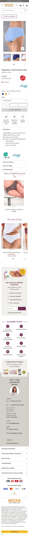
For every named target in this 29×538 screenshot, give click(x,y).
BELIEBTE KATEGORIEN (8, 449)
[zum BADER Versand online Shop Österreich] (12, 481)
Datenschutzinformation (14, 312)
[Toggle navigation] (2, 5)
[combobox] (14, 10)
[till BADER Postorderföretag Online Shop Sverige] (8, 481)
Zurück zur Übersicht (9, 16)
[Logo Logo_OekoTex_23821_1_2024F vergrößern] (7, 155)
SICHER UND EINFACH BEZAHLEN (11, 453)
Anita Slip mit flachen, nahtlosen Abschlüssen (14, 209)
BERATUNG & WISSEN (8, 468)
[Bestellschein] (23, 5)
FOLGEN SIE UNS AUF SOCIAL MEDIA (12, 473)
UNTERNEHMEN (6, 463)
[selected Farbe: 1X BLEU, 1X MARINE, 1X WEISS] (3, 94)
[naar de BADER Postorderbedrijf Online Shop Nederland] (21, 481)
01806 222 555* (16, 401)
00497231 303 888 (17, 405)
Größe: (3, 97)
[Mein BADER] (17, 5)
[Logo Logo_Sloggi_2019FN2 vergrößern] (23, 86)
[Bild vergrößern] (22, 48)
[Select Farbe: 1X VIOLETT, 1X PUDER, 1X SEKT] (9, 94)
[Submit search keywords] (25, 10)
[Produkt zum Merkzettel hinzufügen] (18, 105)
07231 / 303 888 (11, 417)
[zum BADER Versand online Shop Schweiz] (16, 481)
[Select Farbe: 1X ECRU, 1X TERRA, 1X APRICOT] (6, 94)
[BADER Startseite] (9, 5)
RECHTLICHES (6, 458)
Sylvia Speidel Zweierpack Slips (11, 252)
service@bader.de (14, 423)
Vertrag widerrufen (12, 443)
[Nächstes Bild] (24, 64)
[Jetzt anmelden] (22, 308)
